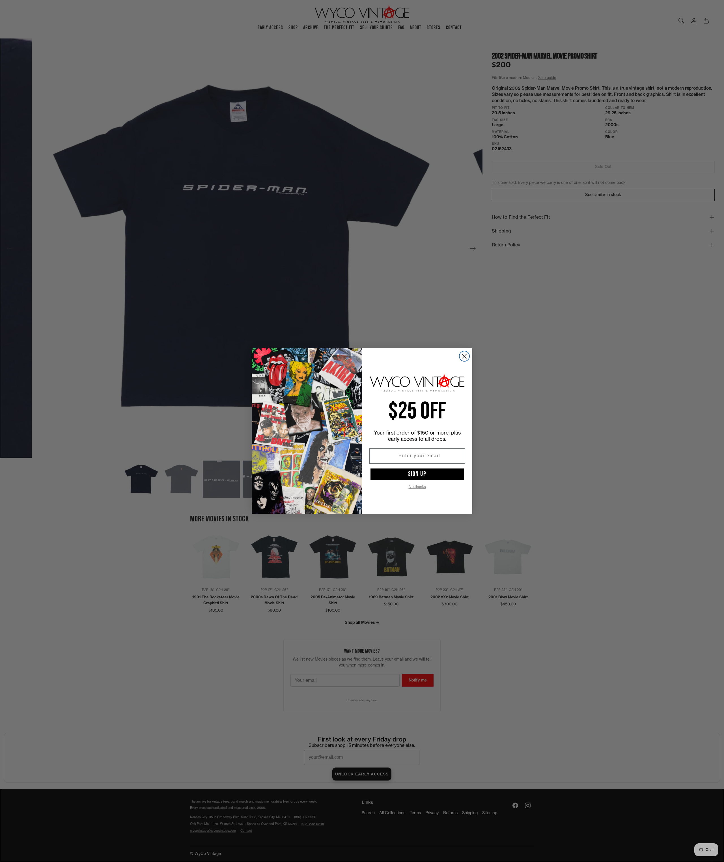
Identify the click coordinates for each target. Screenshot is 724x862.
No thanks (417, 487)
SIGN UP (417, 474)
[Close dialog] (464, 356)
